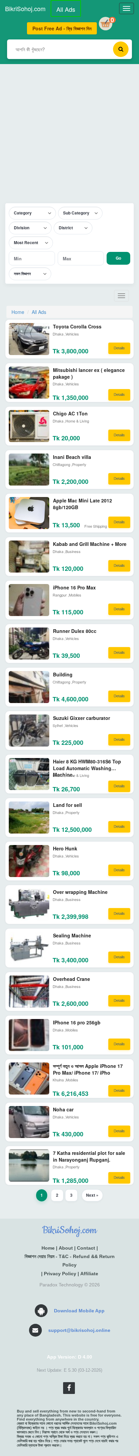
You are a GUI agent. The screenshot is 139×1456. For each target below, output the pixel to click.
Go (118, 258)
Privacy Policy (60, 1273)
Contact (86, 1248)
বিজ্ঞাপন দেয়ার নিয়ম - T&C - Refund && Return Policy (70, 1261)
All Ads (65, 9)
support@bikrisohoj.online (79, 1330)
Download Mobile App (79, 1310)
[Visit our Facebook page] (69, 1388)
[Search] (121, 49)
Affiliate (89, 1273)
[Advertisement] (69, 133)
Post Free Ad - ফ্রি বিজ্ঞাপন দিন (61, 28)
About (66, 1248)
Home (17, 312)
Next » (92, 1195)
